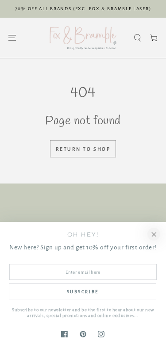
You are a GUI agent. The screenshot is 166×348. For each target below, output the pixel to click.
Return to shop (83, 149)
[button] (137, 37)
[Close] (154, 234)
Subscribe (83, 291)
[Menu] (12, 37)
